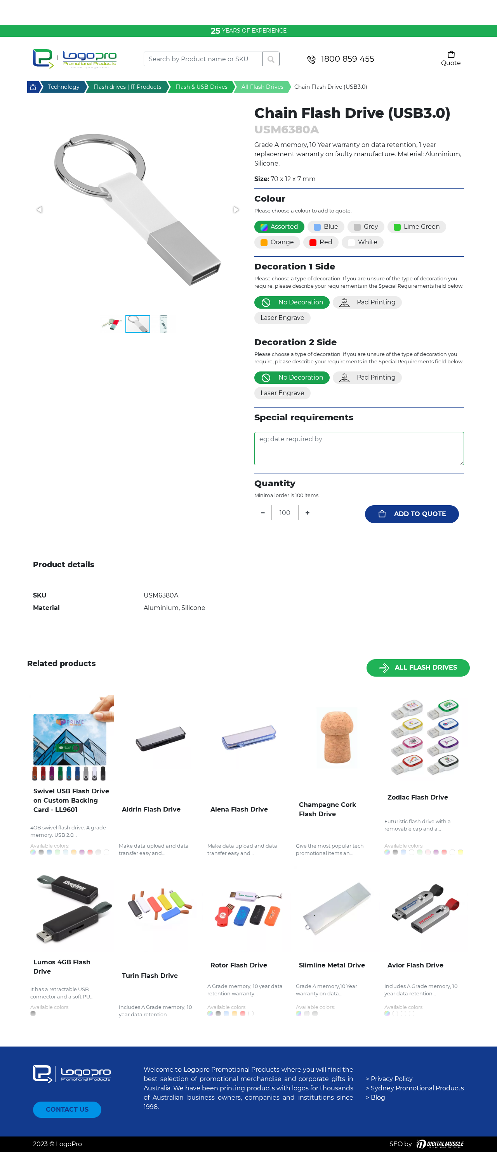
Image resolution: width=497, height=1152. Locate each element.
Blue (331, 226)
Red (326, 242)
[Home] (82, 59)
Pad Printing (376, 302)
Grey (371, 226)
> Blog (375, 1097)
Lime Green (422, 226)
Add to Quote (420, 514)
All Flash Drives (426, 667)
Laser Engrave (282, 317)
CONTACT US (67, 1109)
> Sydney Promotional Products (415, 1088)
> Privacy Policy (389, 1079)
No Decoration (300, 302)
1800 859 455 (347, 59)
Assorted (284, 226)
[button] (138, 209)
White (367, 242)
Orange (282, 242)
